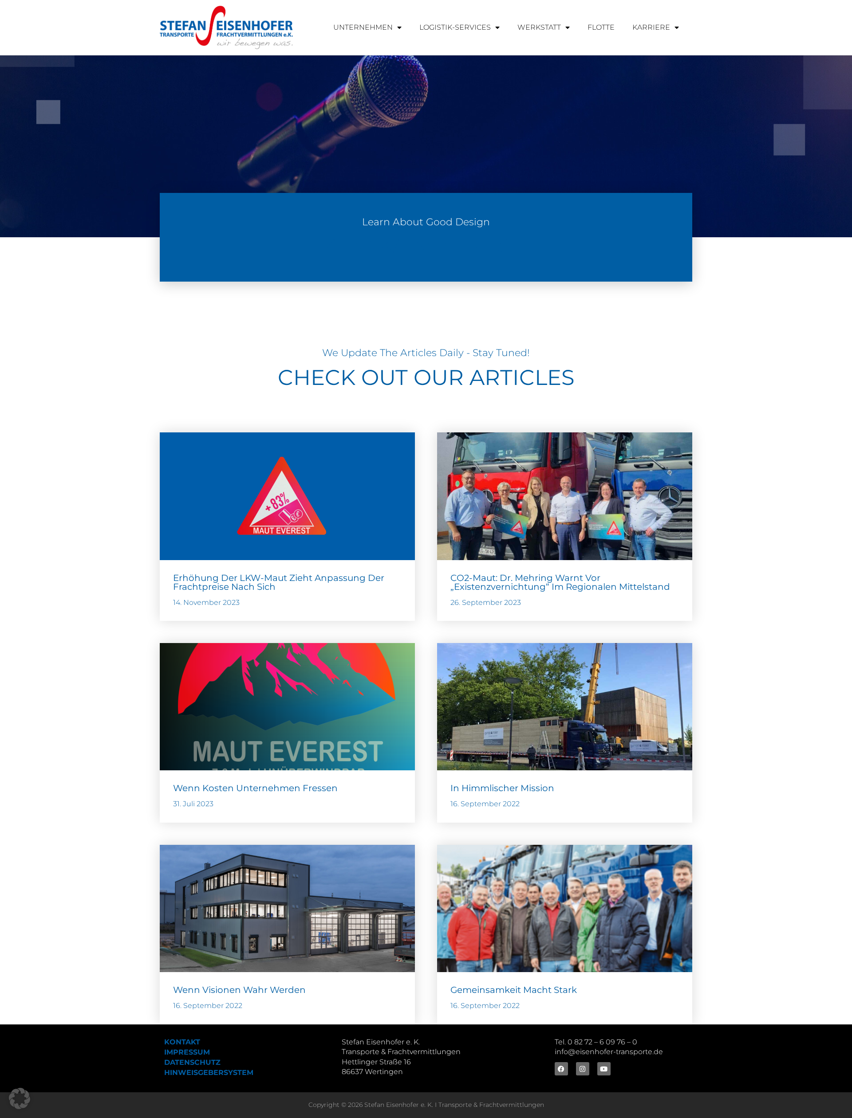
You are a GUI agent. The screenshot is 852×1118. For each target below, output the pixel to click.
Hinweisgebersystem (208, 1072)
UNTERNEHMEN (363, 27)
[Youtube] (604, 1068)
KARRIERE (651, 27)
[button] (19, 1098)
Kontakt (182, 1042)
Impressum (187, 1052)
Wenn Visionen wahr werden (239, 990)
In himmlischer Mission (502, 788)
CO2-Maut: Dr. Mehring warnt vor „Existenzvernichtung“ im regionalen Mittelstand (560, 582)
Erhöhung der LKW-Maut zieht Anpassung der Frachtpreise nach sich (278, 582)
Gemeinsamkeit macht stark (513, 990)
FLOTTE (601, 27)
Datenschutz (192, 1062)
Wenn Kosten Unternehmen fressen (255, 788)
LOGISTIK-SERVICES (455, 27)
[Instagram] (582, 1068)
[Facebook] (561, 1068)
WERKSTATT (539, 27)
